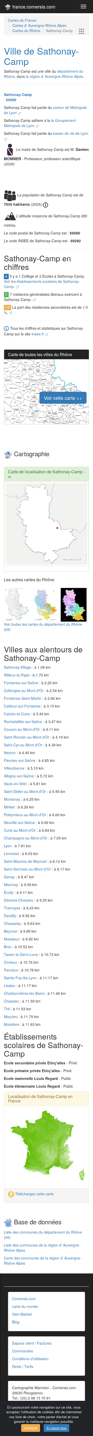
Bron (8, 946)
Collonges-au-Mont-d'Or (24, 690)
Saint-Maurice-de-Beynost (26, 861)
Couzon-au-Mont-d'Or (22, 729)
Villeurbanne (14, 768)
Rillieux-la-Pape (17, 675)
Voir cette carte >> (63, 397)
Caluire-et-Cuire (17, 713)
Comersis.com (24, 1298)
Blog (15, 1321)
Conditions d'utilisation (30, 1358)
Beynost (11, 931)
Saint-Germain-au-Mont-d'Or (28, 869)
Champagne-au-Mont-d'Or (26, 838)
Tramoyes (12, 907)
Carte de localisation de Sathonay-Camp (45, 472)
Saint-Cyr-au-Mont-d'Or (23, 744)
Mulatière (12, 1024)
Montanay (12, 799)
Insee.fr (38, 333)
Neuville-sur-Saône (20, 822)
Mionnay (11, 884)
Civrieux (11, 962)
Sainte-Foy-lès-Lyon (21, 977)
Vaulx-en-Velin (16, 783)
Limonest (12, 853)
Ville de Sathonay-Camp (41, 56)
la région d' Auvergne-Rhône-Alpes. (55, 76)
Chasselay (13, 923)
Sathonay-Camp (18, 94)
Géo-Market (22, 1314)
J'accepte (30, 1428)
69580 (10, 99)
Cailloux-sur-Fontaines (23, 706)
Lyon (8, 845)
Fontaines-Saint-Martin (23, 698)
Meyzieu (11, 1016)
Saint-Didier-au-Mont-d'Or (25, 791)
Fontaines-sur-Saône (21, 682)
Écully (9, 892)
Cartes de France (22, 20)
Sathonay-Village (18, 667)
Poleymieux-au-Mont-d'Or (25, 814)
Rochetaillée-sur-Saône (23, 721)
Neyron (10, 752)
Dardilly (10, 915)
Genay (10, 876)
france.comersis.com (33, 6)
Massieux (12, 938)
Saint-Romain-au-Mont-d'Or (27, 737)
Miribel (10, 806)
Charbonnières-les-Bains (24, 993)
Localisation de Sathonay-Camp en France (40, 1098)
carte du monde (25, 1306)
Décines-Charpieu (19, 900)
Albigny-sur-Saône (19, 775)
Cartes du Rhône (26, 30)
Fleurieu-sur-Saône (20, 760)
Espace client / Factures (31, 1343)
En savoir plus (56, 1428)
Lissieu (10, 985)
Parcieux (11, 970)
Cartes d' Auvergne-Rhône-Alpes (39, 25)
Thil (7, 1008)
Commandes (22, 1350)
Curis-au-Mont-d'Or (20, 830)
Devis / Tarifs (22, 1366)
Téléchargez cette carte (34, 1193)
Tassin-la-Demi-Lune (21, 954)
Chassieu (12, 1001)
